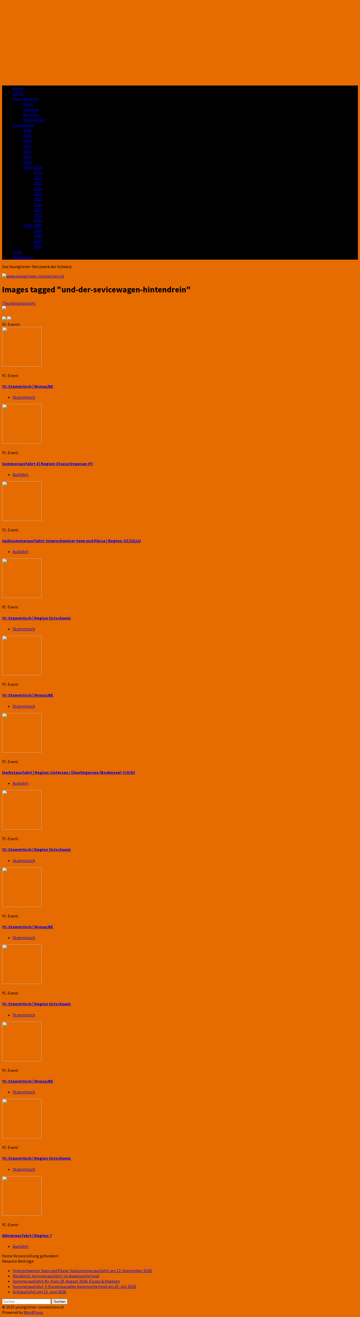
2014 (38, 199)
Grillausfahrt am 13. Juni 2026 (39, 1291)
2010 (38, 220)
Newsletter (23, 257)
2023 (27, 146)
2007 (38, 241)
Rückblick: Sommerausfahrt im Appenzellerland (56, 1275)
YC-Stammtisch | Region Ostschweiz (36, 618)
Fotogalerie (23, 125)
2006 (38, 246)
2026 (27, 130)
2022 (27, 151)
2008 (38, 236)
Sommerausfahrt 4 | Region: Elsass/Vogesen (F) (47, 463)
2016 (38, 188)
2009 (38, 230)
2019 (38, 172)
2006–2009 (32, 225)
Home (18, 88)
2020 (27, 162)
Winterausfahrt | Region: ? (27, 1235)
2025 (27, 135)
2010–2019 (32, 167)
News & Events (26, 98)
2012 (38, 209)
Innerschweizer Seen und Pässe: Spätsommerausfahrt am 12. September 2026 (82, 1270)
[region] (180, 41)
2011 (38, 214)
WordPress (33, 1312)
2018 (38, 177)
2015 (38, 193)
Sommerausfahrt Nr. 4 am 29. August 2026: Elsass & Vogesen (66, 1281)
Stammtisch (34, 119)
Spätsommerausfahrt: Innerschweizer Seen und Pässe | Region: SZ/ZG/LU (71, 540)
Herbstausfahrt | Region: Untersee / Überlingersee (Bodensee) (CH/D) (68, 772)
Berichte (31, 114)
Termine (30, 109)
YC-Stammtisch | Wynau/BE (27, 386)
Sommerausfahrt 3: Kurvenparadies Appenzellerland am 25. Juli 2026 (74, 1286)
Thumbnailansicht (19, 303)
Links (17, 251)
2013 (38, 204)
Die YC (18, 93)
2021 (27, 156)
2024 (27, 141)
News (28, 104)
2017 (38, 183)
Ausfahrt (20, 474)
